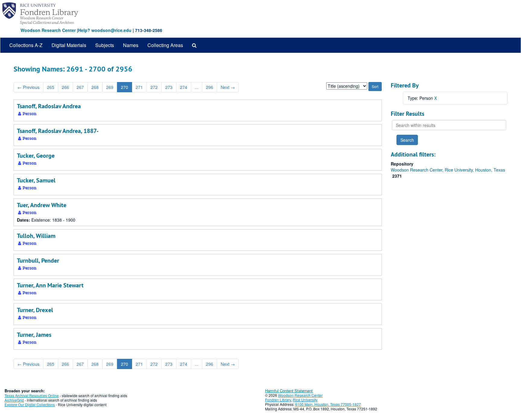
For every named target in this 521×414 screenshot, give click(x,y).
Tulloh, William (36, 236)
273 (168, 87)
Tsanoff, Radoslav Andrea (49, 106)
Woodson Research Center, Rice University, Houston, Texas (448, 170)
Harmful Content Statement (289, 390)
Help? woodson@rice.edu (104, 30)
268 (95, 87)
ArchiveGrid (14, 400)
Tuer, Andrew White (41, 205)
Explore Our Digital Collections (30, 404)
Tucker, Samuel (36, 180)
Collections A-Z (26, 45)
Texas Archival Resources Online (32, 395)
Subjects (104, 45)
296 (209, 87)
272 (154, 87)
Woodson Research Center (48, 30)
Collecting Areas (165, 45)
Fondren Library (278, 399)
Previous (28, 87)
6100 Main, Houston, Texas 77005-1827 (328, 404)
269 (109, 87)
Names (130, 45)
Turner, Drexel (35, 310)
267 (80, 87)
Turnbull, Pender (38, 260)
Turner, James (34, 335)
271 (139, 87)
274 (183, 87)
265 (50, 87)
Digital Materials (69, 45)
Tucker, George (36, 156)
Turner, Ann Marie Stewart (50, 285)
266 (65, 87)
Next (228, 87)
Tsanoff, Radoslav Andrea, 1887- (58, 131)
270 (124, 87)
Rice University (305, 399)
